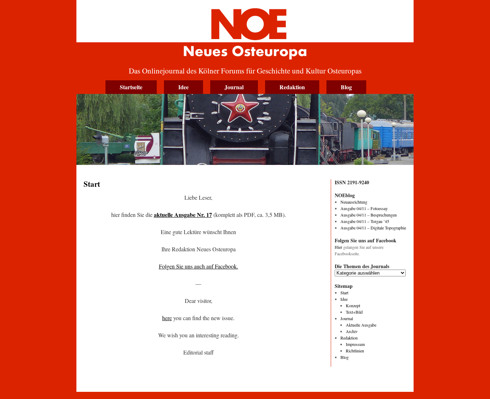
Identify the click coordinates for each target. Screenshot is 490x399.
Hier (338, 247)
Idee (183, 87)
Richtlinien (355, 350)
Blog (346, 87)
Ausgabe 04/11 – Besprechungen (368, 215)
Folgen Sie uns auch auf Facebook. (198, 266)
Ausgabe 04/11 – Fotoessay (364, 208)
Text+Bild (354, 312)
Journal (234, 87)
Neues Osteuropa (245, 31)
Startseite (131, 87)
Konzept (353, 305)
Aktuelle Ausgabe (361, 325)
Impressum (355, 344)
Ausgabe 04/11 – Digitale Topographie (373, 228)
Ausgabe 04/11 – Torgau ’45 (364, 221)
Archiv (352, 331)
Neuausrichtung (353, 202)
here (167, 318)
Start (344, 292)
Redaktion (292, 87)
